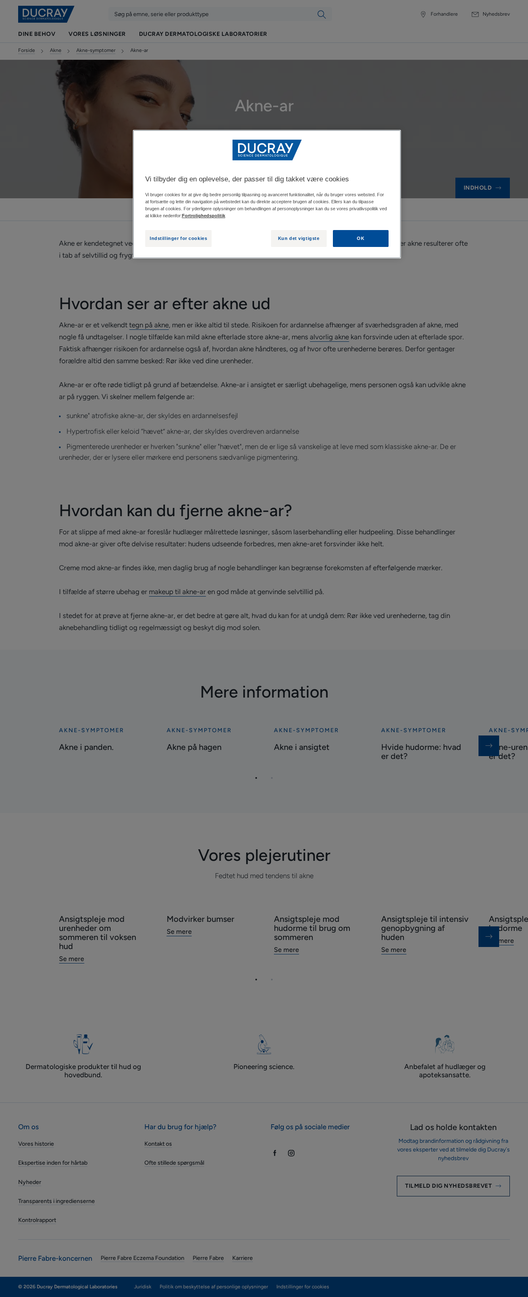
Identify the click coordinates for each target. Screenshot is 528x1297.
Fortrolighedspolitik (203, 215)
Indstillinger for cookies (178, 238)
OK (360, 238)
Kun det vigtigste (299, 238)
